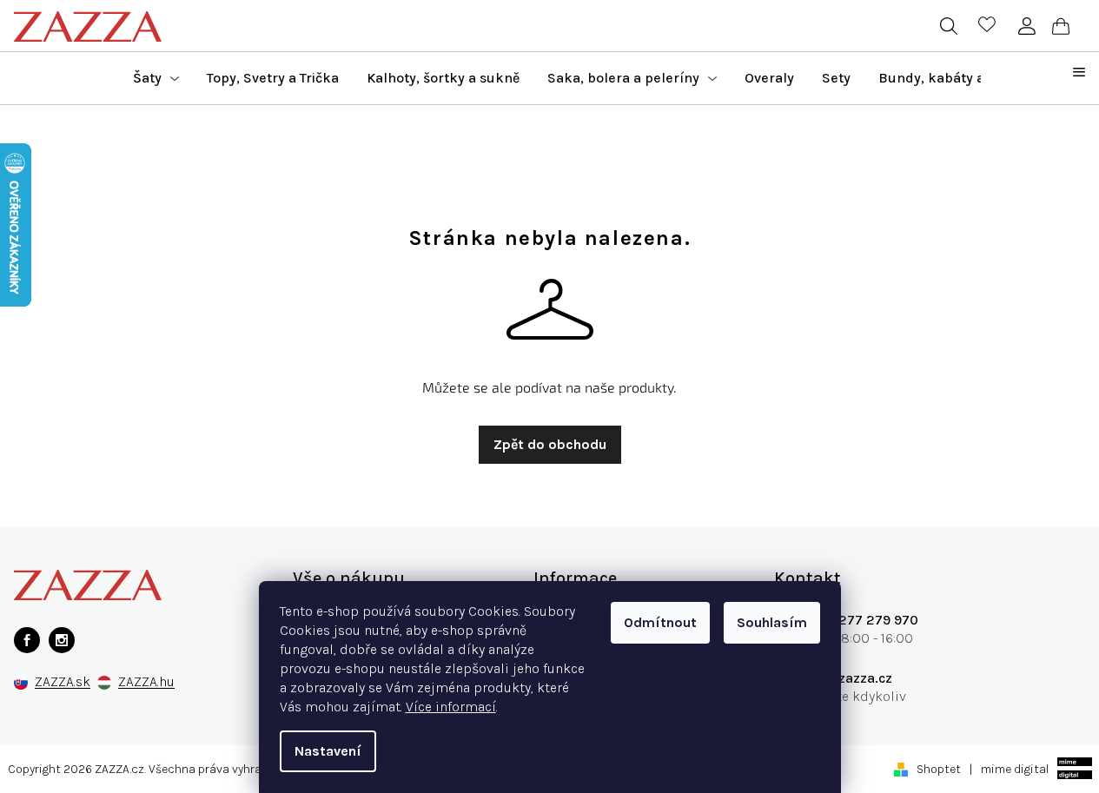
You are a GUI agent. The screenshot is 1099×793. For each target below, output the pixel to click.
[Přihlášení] (1026, 26)
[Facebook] (27, 640)
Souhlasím (772, 622)
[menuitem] (156, 78)
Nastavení (328, 751)
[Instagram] (62, 640)
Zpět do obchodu (549, 444)
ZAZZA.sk (62, 682)
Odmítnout (660, 622)
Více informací (451, 706)
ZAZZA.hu (146, 682)
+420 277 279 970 (859, 619)
